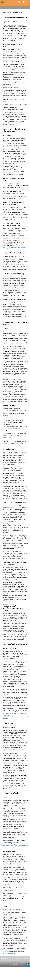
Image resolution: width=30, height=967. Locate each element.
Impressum (7, 187)
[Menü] (28, 2)
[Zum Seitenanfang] (27, 964)
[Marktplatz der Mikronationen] (2, 2)
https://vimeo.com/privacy (10, 953)
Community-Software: (12, 963)
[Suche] (19, 2)
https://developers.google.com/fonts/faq (14, 897)
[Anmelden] (23, 2)
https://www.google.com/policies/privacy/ (14, 902)
